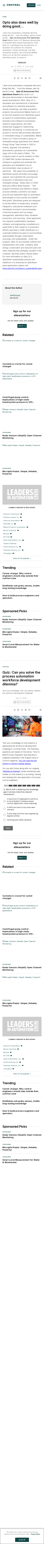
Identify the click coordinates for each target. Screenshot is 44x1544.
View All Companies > (22, 558)
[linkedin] (18, 78)
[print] (40, 78)
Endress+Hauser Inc (11, 517)
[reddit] (26, 78)
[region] (22, 1536)
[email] (29, 78)
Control (5, 667)
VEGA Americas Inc (10, 547)
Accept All (22, 1540)
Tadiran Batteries (9, 543)
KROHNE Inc (8, 524)
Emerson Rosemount (11, 514)
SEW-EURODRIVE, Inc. (12, 540)
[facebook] (15, 78)
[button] (4, 5)
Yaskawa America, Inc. (12, 550)
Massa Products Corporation (14, 527)
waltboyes (22, 62)
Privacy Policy (35, 1534)
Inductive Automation (11, 521)
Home (4, 17)
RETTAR (6, 537)
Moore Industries (9, 530)
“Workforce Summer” (11, 771)
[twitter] (22, 78)
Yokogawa (7, 553)
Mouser (6, 534)
